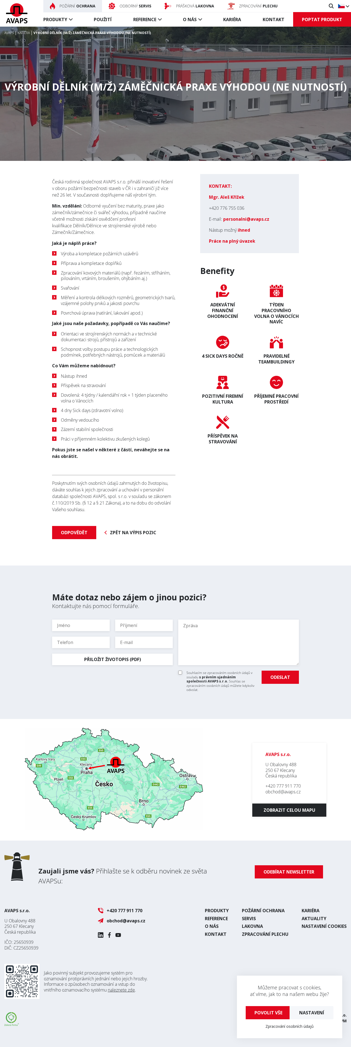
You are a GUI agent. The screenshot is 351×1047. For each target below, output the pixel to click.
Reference (144, 19)
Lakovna (252, 926)
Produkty (55, 19)
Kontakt (273, 19)
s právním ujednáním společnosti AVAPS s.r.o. (211, 679)
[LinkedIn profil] (100, 935)
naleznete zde (121, 990)
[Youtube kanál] (118, 935)
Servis (249, 919)
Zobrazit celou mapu (289, 810)
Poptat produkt (322, 19)
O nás (190, 19)
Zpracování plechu (265, 934)
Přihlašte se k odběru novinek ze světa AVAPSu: (122, 875)
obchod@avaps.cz (283, 792)
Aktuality (314, 919)
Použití (103, 19)
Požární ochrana (263, 911)
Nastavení (311, 1013)
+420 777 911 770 (283, 786)
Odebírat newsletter (289, 872)
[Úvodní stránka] (16, 13)
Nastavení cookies (324, 926)
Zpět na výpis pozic (133, 533)
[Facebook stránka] (109, 935)
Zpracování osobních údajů (289, 1026)
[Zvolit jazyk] (343, 6)
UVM (342, 1020)
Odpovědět (74, 533)
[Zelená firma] (11, 1024)
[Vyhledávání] (331, 6)
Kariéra (232, 19)
